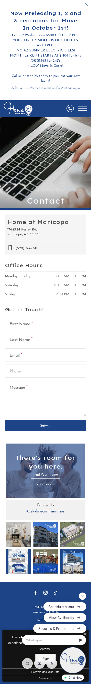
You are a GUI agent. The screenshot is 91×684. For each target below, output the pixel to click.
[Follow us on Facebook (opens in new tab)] (35, 593)
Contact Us (45, 678)
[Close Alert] (86, 5)
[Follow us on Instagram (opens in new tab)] (45, 593)
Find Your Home (45, 475)
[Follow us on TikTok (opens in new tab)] (55, 593)
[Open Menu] (82, 108)
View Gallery (45, 484)
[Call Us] (70, 108)
